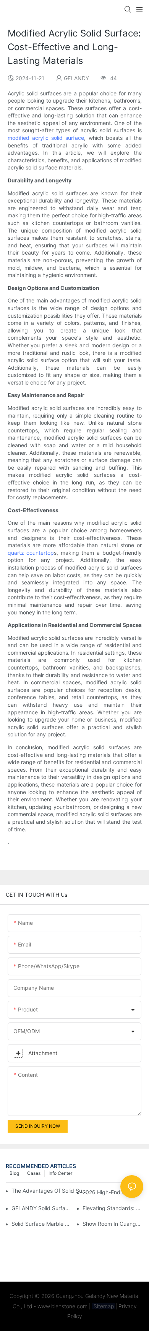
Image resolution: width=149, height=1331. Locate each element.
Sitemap (103, 1306)
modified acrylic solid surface (46, 138)
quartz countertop (31, 552)
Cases (33, 1173)
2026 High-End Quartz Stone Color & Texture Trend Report (113, 1192)
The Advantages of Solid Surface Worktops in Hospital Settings (49, 1190)
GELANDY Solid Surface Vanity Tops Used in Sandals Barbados (41, 1208)
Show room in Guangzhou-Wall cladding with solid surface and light (113, 1223)
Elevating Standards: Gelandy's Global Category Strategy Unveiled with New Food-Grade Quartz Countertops (113, 1208)
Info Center (60, 1173)
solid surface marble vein (41, 1223)
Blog (14, 1173)
